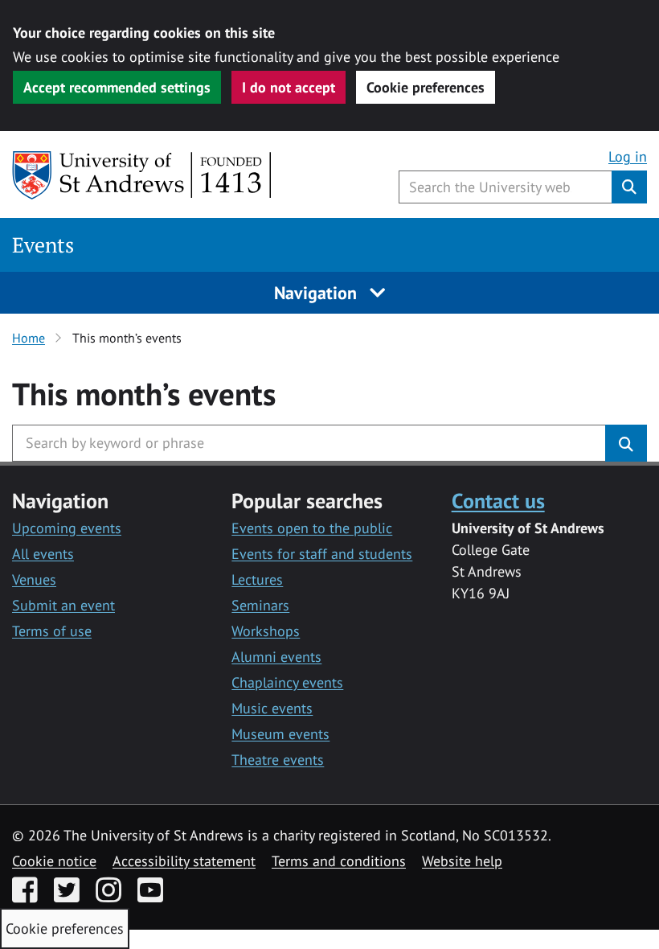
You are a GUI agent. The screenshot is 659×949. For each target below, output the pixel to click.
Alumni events (276, 656)
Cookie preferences (425, 87)
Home (28, 338)
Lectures (257, 579)
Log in (627, 156)
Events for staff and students (321, 553)
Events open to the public (311, 528)
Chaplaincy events (287, 682)
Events (43, 245)
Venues (34, 579)
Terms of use (52, 631)
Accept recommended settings (117, 87)
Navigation (318, 292)
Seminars (260, 605)
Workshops (265, 631)
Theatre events (277, 759)
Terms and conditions (339, 861)
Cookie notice (54, 861)
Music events (272, 708)
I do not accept (288, 87)
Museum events (280, 734)
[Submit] (626, 443)
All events (43, 553)
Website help (462, 861)
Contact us (498, 500)
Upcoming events (66, 528)
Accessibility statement (184, 861)
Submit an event (63, 605)
